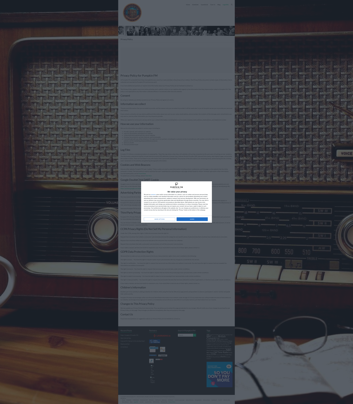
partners (153, 194)
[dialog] (176, 202)
